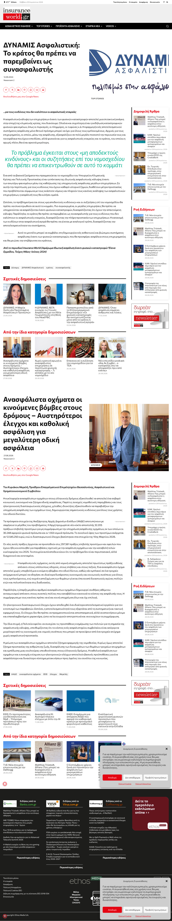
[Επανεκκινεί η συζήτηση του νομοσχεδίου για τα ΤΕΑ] (80, 347)
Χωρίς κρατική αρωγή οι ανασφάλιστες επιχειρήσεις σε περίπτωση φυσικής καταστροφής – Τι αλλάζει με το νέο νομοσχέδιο (48, 368)
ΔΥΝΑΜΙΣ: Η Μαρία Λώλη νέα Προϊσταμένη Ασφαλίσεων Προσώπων (17, 310)
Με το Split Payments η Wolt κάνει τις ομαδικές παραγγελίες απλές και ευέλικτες (105, 839)
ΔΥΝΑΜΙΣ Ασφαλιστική (33, 267)
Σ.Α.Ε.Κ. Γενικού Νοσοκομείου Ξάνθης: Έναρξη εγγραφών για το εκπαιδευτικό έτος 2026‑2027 (63, 856)
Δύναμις (15, 267)
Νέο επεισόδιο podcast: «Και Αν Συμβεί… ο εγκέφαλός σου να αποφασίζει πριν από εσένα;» (111, 365)
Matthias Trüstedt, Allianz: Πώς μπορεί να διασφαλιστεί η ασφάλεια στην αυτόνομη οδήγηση (156, 121)
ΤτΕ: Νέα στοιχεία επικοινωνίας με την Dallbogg (157, 186)
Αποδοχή (112, 910)
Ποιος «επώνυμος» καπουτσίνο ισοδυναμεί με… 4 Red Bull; (102, 811)
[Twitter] (12, 89)
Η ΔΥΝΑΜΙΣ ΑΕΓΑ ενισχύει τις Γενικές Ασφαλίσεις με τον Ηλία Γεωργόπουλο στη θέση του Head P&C (48, 312)
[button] (166, 881)
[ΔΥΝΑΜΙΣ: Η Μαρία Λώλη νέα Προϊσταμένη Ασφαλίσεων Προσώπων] (17, 294)
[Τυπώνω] (43, 89)
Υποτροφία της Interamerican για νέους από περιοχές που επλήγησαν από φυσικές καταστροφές (156, 287)
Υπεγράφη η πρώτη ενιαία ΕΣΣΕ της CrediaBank (156, 155)
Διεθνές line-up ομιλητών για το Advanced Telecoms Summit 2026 (21, 838)
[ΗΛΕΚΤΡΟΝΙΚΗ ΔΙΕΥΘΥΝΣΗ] (37, 89)
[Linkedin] (167, 2)
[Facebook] (164, 2)
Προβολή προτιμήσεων (155, 910)
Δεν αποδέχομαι (132, 910)
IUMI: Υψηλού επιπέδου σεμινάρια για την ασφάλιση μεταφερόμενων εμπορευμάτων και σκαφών (157, 140)
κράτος (49, 267)
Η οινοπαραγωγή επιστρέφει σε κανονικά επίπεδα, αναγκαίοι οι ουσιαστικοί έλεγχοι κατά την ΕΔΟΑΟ (107, 820)
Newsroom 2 (9, 80)
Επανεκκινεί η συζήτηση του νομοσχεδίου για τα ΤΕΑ (80, 363)
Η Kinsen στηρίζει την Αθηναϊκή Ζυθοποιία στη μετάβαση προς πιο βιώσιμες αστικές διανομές (104, 829)
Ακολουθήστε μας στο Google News (21, 96)
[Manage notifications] (5, 916)
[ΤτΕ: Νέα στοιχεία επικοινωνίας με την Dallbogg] (138, 218)
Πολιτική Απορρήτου (143, 916)
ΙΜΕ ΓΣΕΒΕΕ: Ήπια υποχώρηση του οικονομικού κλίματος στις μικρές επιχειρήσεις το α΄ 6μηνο (18, 822)
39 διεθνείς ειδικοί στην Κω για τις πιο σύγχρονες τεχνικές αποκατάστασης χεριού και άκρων (62, 813)
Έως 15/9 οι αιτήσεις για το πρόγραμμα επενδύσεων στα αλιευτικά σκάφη (20, 831)
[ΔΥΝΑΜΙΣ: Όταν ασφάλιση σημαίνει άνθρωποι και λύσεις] (112, 294)
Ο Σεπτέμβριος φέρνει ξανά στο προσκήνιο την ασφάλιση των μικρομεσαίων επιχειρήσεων (155, 250)
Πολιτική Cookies (125, 916)
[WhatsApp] (30, 89)
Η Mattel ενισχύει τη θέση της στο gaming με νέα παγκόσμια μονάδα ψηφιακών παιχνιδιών (21, 846)
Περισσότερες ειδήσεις (28, 857)
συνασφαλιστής (63, 267)
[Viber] (24, 89)
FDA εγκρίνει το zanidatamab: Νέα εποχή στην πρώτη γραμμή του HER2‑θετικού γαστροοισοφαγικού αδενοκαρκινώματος (64, 834)
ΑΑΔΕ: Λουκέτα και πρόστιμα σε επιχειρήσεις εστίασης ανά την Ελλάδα (106, 848)
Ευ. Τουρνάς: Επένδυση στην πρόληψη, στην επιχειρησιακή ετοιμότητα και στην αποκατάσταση (157, 172)
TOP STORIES (97, 98)
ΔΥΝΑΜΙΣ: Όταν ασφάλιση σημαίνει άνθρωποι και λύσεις (109, 310)
